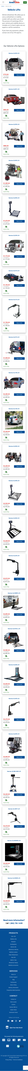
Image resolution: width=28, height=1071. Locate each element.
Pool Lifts (13, 957)
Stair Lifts (13, 936)
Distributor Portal (13, 1012)
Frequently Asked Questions (13, 990)
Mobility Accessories (13, 965)
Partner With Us (13, 1007)
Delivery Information (13, 987)
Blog (13, 979)
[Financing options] (20, 1046)
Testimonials (13, 982)
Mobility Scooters (13, 952)
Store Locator (13, 1002)
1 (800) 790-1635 (15, 923)
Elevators (13, 941)
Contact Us (13, 999)
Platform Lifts (13, 939)
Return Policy (13, 985)
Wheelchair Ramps (13, 962)
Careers (13, 1004)
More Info (19, 75)
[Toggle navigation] (3, 2)
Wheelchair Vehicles (13, 949)
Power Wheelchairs (13, 954)
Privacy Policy (8, 1059)
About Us (13, 974)
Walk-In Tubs (13, 960)
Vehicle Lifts (13, 947)
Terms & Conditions (18, 1059)
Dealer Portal (13, 1009)
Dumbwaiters (13, 944)
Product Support (13, 977)
